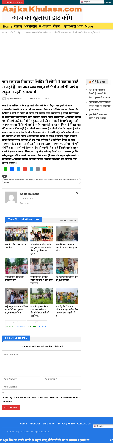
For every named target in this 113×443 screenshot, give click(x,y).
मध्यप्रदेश (45, 26)
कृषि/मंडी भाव (73, 26)
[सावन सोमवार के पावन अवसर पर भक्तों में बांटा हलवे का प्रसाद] (41, 266)
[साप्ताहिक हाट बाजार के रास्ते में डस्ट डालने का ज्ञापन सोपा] (67, 233)
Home (7, 26)
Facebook (20, 326)
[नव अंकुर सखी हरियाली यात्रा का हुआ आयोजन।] (67, 266)
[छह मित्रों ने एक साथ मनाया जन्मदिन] (16, 233)
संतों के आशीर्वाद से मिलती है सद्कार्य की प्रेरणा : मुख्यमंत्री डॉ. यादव (99, 93)
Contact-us (84, 423)
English (86, 2)
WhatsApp (10, 326)
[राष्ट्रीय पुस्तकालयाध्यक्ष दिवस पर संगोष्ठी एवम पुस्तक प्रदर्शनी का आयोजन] (16, 296)
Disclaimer (49, 423)
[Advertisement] (56, 56)
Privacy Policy (66, 423)
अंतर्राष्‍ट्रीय (30, 26)
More (89, 26)
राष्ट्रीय (18, 26)
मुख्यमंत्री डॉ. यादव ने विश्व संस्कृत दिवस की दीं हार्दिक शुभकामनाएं (99, 106)
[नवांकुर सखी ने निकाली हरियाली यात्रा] (16, 266)
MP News (98, 81)
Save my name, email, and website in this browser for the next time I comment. (41, 399)
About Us (35, 423)
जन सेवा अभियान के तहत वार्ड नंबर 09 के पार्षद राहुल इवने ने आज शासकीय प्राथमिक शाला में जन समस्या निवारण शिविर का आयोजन (41, 180)
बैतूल (56, 26)
